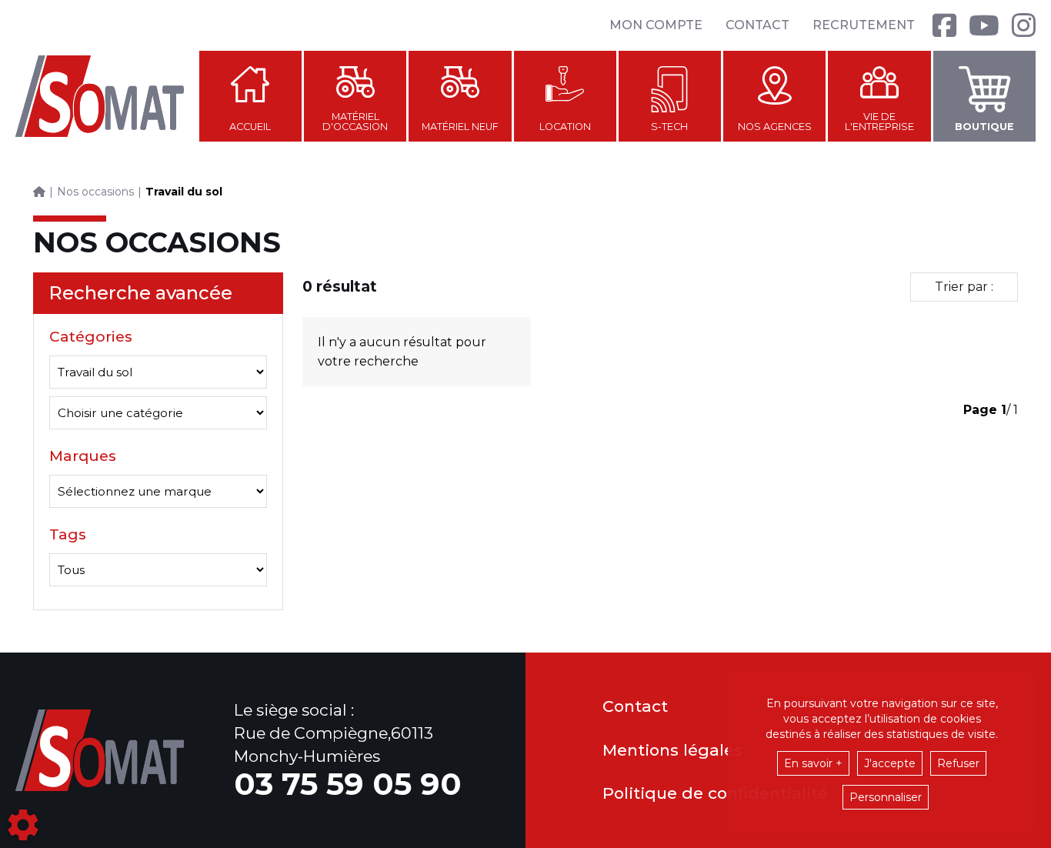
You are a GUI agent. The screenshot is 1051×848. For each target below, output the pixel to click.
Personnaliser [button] (885, 797)
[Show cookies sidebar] (23, 825)
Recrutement (863, 25)
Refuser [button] (958, 763)
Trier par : (964, 286)
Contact (757, 25)
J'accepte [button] (890, 763)
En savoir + (813, 763)
